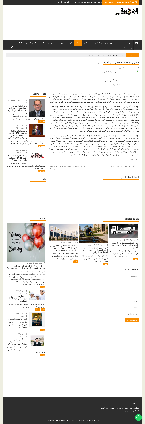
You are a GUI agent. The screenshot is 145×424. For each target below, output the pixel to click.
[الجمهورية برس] (137, 42)
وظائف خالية (127, 48)
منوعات (50, 43)
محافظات (98, 43)
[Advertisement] (51, 23)
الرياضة (69, 43)
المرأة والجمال (31, 43)
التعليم (20, 43)
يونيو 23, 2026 (39, 263)
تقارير (130, 43)
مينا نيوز (136, 408)
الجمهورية (121, 68)
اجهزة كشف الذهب (125, 408)
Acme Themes (94, 420)
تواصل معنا (135, 403)
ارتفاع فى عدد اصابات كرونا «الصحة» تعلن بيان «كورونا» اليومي (67, 167)
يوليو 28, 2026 (72, 242)
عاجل (135, 159)
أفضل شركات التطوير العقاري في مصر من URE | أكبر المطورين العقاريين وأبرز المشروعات (71, 2)
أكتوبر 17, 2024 (21, 150)
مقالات (77, 43)
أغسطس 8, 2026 (131, 240)
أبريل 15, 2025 (21, 100)
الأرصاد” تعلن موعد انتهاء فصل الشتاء (123, 166)
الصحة (42, 43)
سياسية (121, 43)
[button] (138, 417)
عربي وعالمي (110, 43)
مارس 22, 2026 (21, 291)
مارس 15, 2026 (21, 313)
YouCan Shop (113, 408)
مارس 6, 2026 (21, 334)
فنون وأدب (87, 43)
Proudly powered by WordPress (57, 420)
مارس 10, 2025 (21, 125)
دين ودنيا (60, 43)
